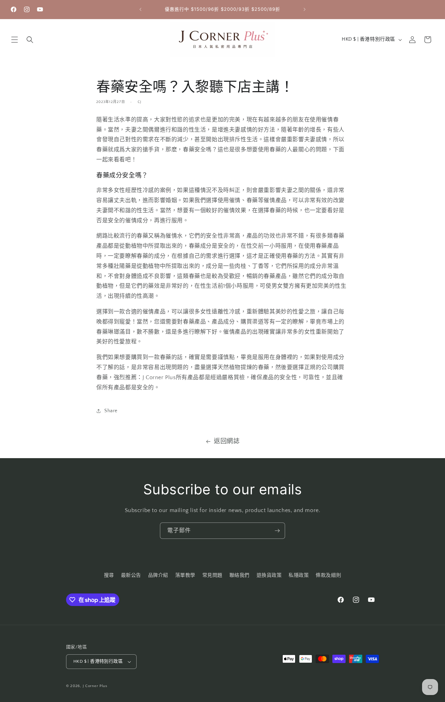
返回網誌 (227, 441)
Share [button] (111, 410)
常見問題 (212, 575)
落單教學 (185, 575)
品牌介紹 (158, 575)
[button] (14, 39)
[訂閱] (277, 530)
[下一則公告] (304, 9)
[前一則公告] (140, 9)
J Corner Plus (95, 686)
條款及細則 (328, 575)
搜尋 (109, 575)
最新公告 (131, 575)
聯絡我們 (239, 575)
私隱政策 (299, 575)
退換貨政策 (269, 575)
